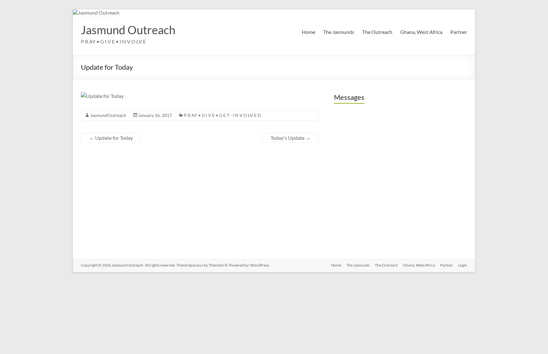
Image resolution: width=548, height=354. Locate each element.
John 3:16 (351, 213)
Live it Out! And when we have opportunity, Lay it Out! (400, 173)
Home (308, 32)
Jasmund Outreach (128, 30)
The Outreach (377, 32)
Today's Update (290, 138)
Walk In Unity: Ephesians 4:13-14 (377, 193)
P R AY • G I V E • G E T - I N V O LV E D (222, 115)
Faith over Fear (357, 153)
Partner (458, 32)
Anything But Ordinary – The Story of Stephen (392, 132)
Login (462, 265)
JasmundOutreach (108, 115)
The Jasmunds (338, 32)
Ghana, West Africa (421, 32)
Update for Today (111, 138)
